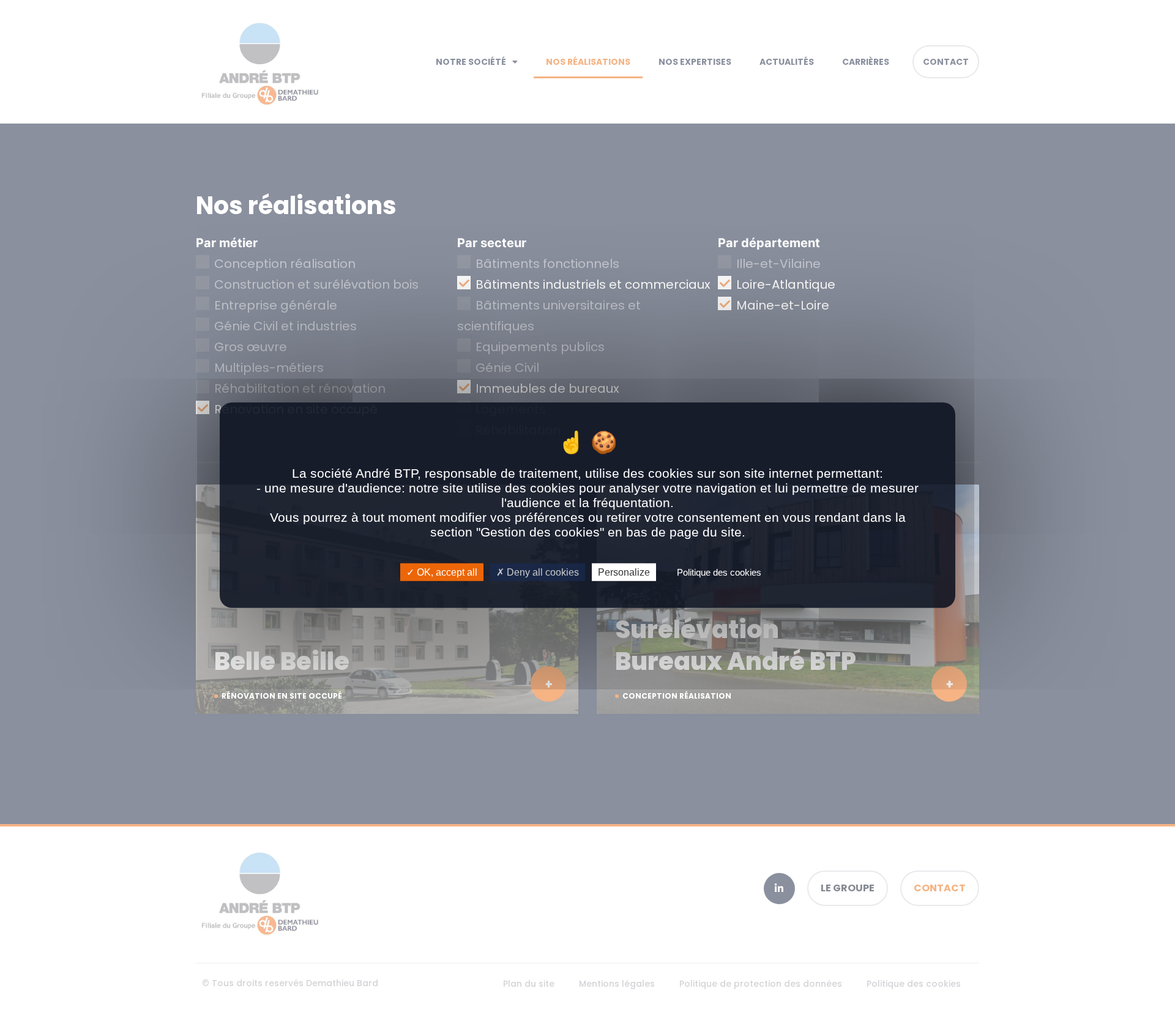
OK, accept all (445, 572)
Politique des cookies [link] (719, 572)
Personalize (624, 572)
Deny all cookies (541, 572)
